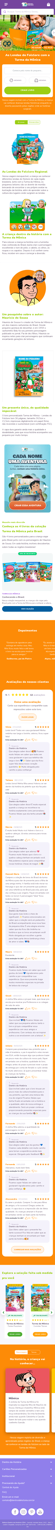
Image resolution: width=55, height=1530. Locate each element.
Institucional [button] (8, 1476)
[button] (3, 1312)
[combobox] (27, 12)
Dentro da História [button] (11, 1462)
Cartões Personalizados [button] (14, 1469)
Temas (34, 1352)
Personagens (21, 1352)
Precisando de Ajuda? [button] (13, 1483)
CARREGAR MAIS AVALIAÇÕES (27, 1249)
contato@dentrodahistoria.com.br (18, 1500)
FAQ (4, 1492)
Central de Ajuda (10, 1487)
